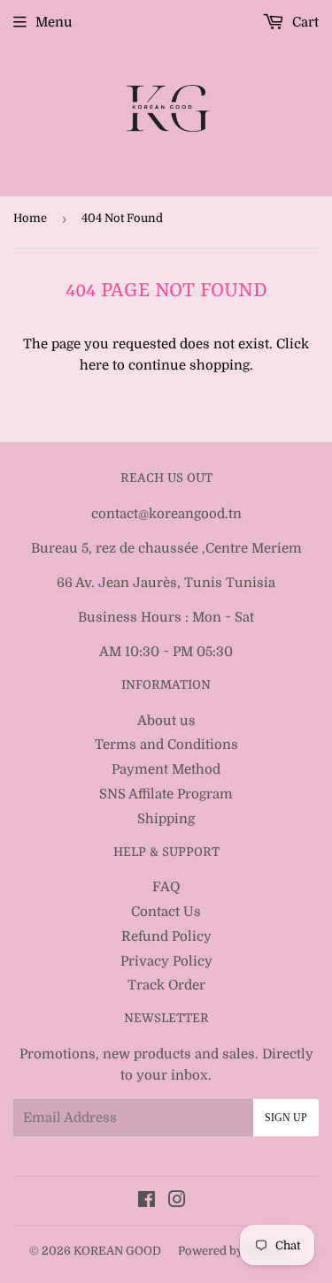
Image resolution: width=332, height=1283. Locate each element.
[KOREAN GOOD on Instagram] (177, 1202)
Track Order (166, 985)
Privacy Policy (166, 961)
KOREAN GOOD (117, 1250)
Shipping (166, 819)
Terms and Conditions (166, 744)
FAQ (166, 887)
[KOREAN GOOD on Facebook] (146, 1202)
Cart (304, 22)
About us (166, 721)
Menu (54, 22)
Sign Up (286, 1117)
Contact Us (166, 912)
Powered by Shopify (234, 1250)
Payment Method (166, 769)
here (94, 365)
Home (30, 218)
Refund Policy (166, 936)
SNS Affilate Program (166, 794)
